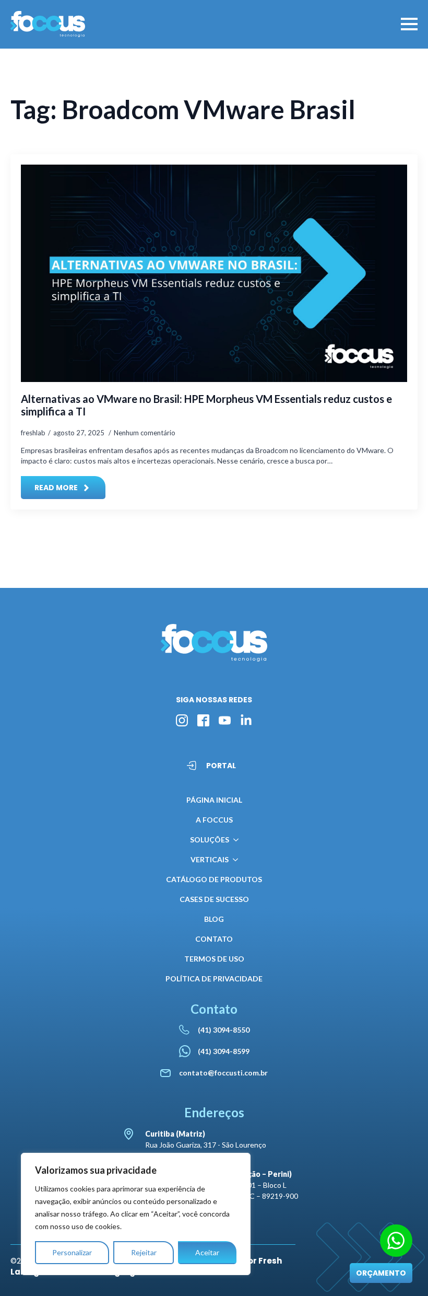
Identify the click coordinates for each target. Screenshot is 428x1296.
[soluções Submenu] (234, 840)
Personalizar (72, 1252)
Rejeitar (144, 1252)
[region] (136, 1214)
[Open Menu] (409, 24)
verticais (210, 859)
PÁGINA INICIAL (214, 799)
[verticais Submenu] (233, 859)
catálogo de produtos (214, 879)
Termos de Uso (214, 958)
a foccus (214, 819)
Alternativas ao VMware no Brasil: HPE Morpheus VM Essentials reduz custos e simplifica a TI (206, 405)
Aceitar (207, 1252)
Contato (214, 938)
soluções (209, 839)
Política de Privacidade (214, 978)
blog (214, 919)
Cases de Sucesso (214, 899)
